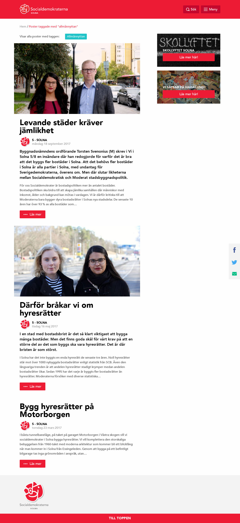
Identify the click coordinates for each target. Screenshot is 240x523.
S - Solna (39, 140)
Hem (23, 26)
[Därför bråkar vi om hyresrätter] (77, 261)
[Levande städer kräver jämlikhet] (77, 78)
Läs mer (35, 214)
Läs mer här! (188, 57)
